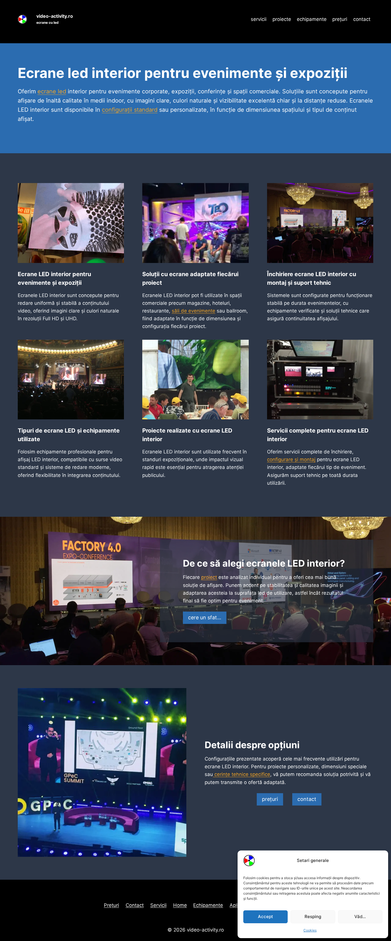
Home (180, 905)
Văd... (360, 916)
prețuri (339, 19)
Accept (265, 916)
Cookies (310, 930)
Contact (135, 905)
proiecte (281, 19)
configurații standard (129, 109)
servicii (258, 19)
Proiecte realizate (166, 430)
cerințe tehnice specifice (241, 774)
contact (361, 19)
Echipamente (208, 905)
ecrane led (51, 91)
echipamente (312, 19)
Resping (313, 916)
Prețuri (111, 905)
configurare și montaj (291, 459)
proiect (209, 577)
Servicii (158, 905)
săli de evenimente (193, 311)
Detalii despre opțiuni (252, 745)
